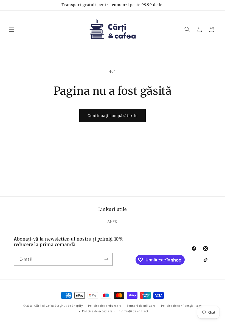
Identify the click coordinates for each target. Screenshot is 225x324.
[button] (11, 29)
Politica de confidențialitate (181, 306)
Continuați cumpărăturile (112, 115)
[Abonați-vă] (106, 259)
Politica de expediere (97, 311)
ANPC (112, 221)
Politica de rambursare (104, 306)
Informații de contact (133, 311)
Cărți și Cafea (44, 306)
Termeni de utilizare (141, 306)
